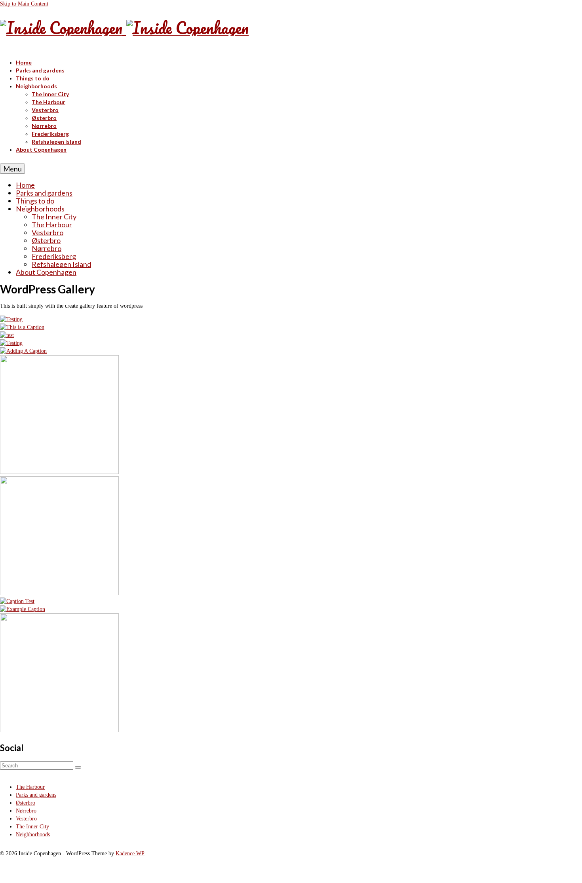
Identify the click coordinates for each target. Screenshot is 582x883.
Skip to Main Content (24, 4)
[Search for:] (37, 766)
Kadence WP (130, 853)
